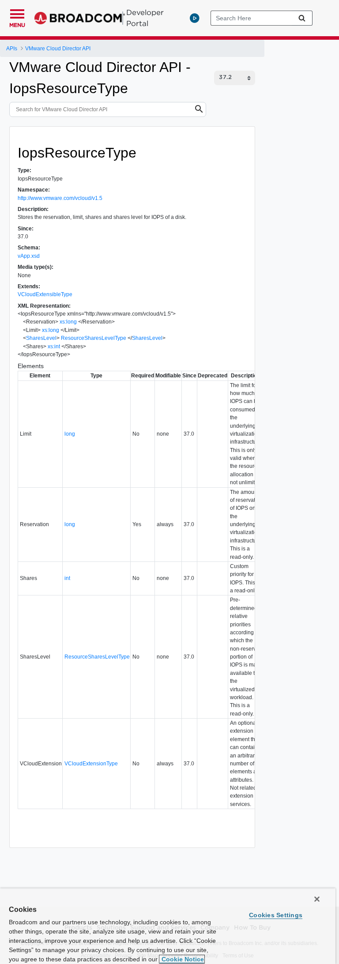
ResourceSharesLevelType (93, 338)
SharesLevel (41, 338)
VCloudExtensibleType (45, 294)
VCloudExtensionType (91, 764)
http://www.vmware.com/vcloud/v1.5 (60, 198)
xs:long (68, 322)
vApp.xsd (29, 256)
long (69, 434)
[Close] (317, 899)
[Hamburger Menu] (17, 13)
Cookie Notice (182, 959)
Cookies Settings (275, 915)
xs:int (54, 346)
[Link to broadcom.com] (79, 18)
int (67, 578)
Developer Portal (145, 18)
